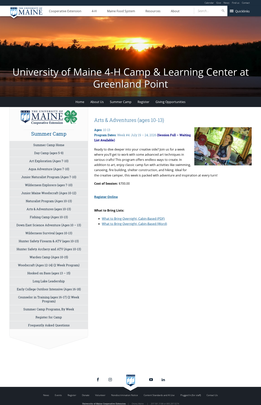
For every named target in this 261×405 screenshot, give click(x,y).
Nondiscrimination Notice (124, 395)
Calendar (209, 2)
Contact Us (212, 395)
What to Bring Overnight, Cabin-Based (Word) (134, 224)
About (175, 11)
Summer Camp (120, 102)
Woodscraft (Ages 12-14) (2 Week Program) (48, 265)
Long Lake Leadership (49, 281)
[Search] (223, 11)
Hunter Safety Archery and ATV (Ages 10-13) (49, 249)
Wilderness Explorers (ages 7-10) (48, 185)
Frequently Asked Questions (49, 325)
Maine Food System (121, 11)
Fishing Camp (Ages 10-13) (49, 217)
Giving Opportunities (171, 102)
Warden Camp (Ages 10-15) (49, 257)
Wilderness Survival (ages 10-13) (48, 233)
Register (143, 102)
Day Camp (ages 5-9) (48, 153)
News (226, 2)
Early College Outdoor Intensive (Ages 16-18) (49, 289)
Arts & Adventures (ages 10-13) (49, 209)
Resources (152, 11)
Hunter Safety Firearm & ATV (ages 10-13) (49, 241)
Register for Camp (49, 317)
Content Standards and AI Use (159, 395)
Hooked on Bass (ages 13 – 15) (48, 273)
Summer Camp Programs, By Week (48, 309)
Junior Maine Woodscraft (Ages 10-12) (48, 193)
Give (218, 2)
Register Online (106, 197)
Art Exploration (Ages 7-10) (48, 161)
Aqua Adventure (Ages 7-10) (48, 169)
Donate (85, 395)
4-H (94, 11)
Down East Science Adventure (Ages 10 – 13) (48, 225)
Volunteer (100, 395)
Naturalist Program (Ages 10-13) (49, 201)
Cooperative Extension (65, 11)
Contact (246, 2)
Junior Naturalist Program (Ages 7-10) (48, 177)
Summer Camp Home (48, 145)
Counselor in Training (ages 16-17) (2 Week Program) (48, 299)
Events (58, 395)
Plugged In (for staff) (190, 395)
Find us (235, 2)
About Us (97, 102)
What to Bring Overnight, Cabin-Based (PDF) (133, 219)
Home (79, 102)
